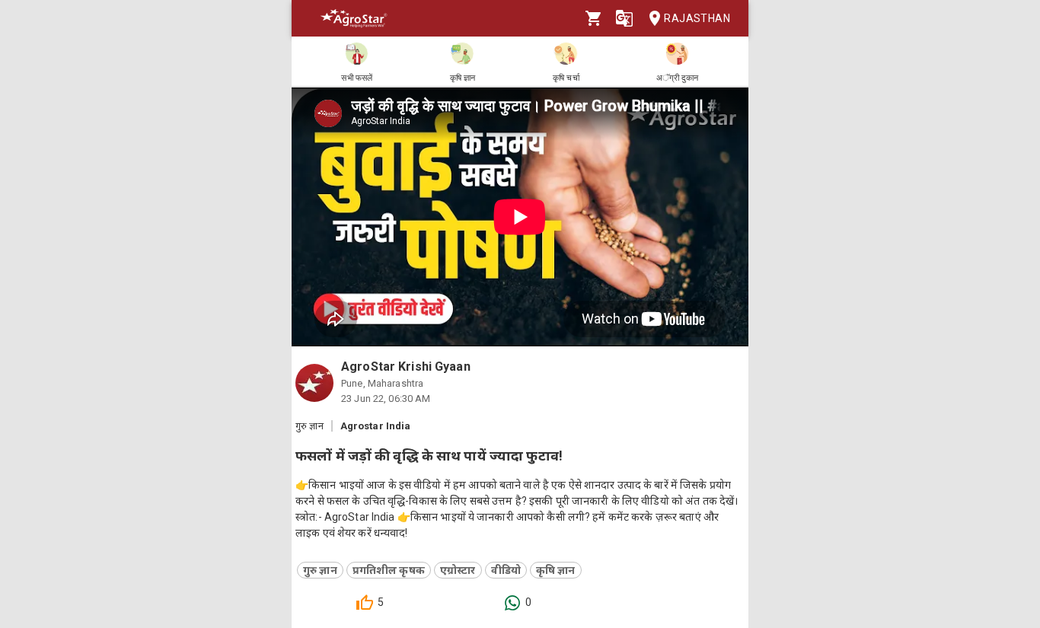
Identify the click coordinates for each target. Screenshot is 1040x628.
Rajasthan (697, 18)
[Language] (624, 18)
